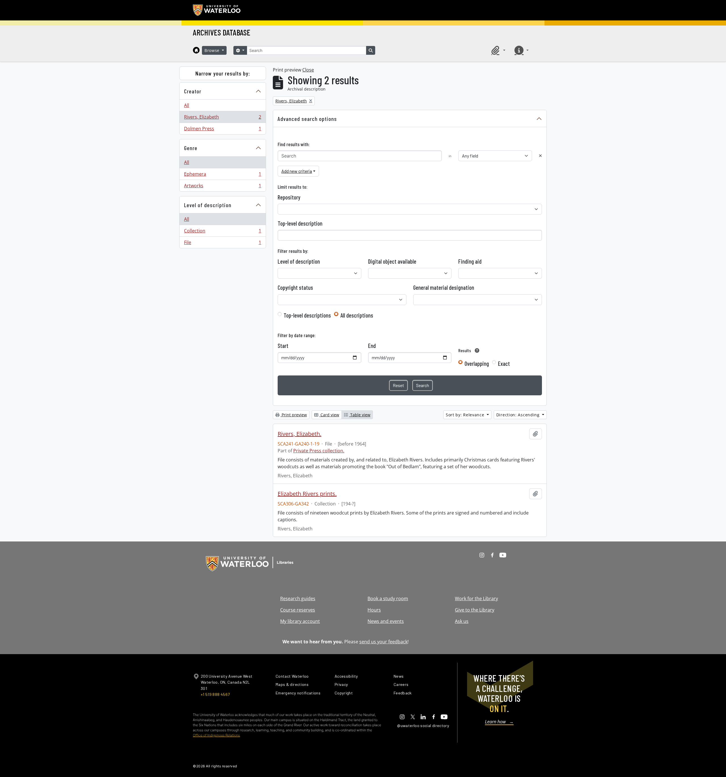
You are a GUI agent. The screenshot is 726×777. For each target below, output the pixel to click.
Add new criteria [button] (296, 171)
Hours (374, 610)
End (372, 345)
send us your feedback (383, 642)
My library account (300, 621)
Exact (504, 363)
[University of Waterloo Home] (217, 10)
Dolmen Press (222, 129)
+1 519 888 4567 (215, 694)
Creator (192, 91)
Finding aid (470, 261)
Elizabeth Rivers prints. (307, 493)
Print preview (293, 414)
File (222, 243)
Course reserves (297, 610)
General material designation (443, 287)
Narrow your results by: (222, 73)
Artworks (222, 186)
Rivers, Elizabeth (222, 118)
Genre (190, 147)
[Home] (196, 50)
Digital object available (392, 261)
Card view (329, 414)
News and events (386, 621)
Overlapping (477, 363)
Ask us (461, 621)
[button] (497, 50)
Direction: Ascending (518, 414)
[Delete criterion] (540, 156)
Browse (212, 50)
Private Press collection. (318, 451)
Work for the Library (476, 598)
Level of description (207, 204)
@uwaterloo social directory (423, 725)
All (186, 105)
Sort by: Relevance (466, 414)
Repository (289, 197)
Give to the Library (474, 610)
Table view (359, 414)
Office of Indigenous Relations (216, 735)
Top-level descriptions (307, 315)
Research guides (297, 598)
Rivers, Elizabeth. (299, 433)
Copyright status (295, 287)
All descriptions (356, 315)
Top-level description (300, 223)
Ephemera (222, 175)
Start (283, 345)
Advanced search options (307, 118)
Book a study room (388, 598)
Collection (222, 232)
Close (308, 70)
